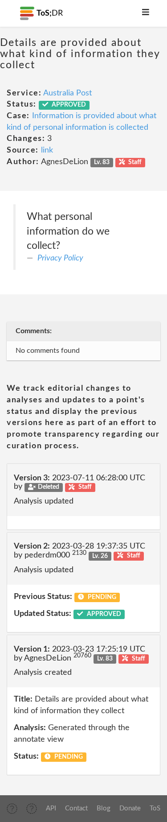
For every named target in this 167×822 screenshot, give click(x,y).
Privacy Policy (60, 258)
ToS (155, 808)
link (47, 150)
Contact (76, 808)
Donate (130, 808)
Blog (103, 808)
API (51, 808)
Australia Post (67, 93)
